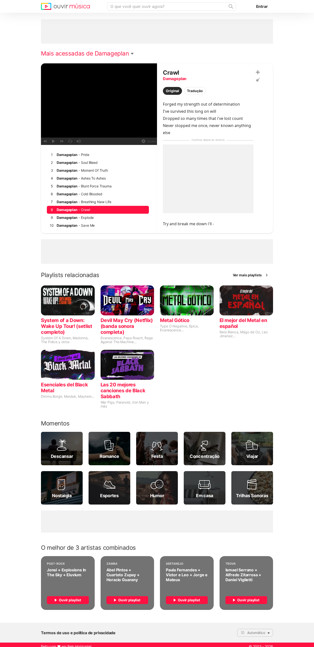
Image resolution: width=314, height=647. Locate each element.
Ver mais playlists (247, 275)
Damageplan (174, 78)
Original (172, 91)
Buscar (230, 6)
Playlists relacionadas (70, 275)
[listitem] (98, 155)
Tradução (195, 91)
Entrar (262, 6)
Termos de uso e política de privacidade (78, 632)
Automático (256, 633)
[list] (98, 214)
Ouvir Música (65, 6)
